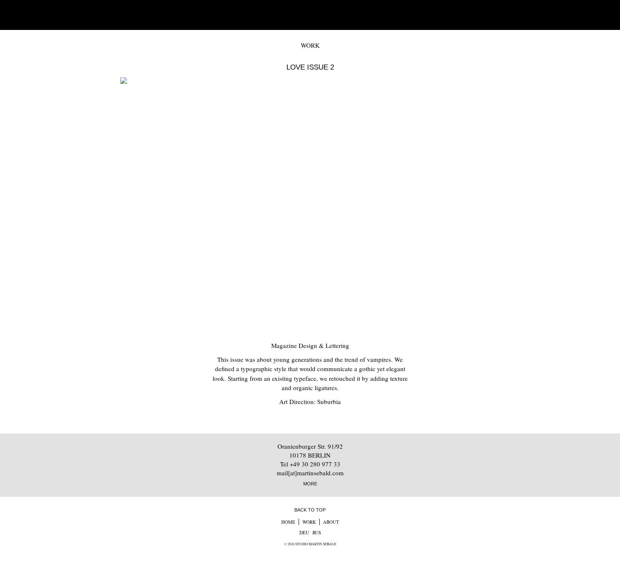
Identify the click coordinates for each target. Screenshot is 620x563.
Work (309, 522)
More (310, 483)
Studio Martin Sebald (310, 15)
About (331, 522)
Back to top (310, 509)
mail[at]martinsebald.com (310, 473)
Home (288, 522)
